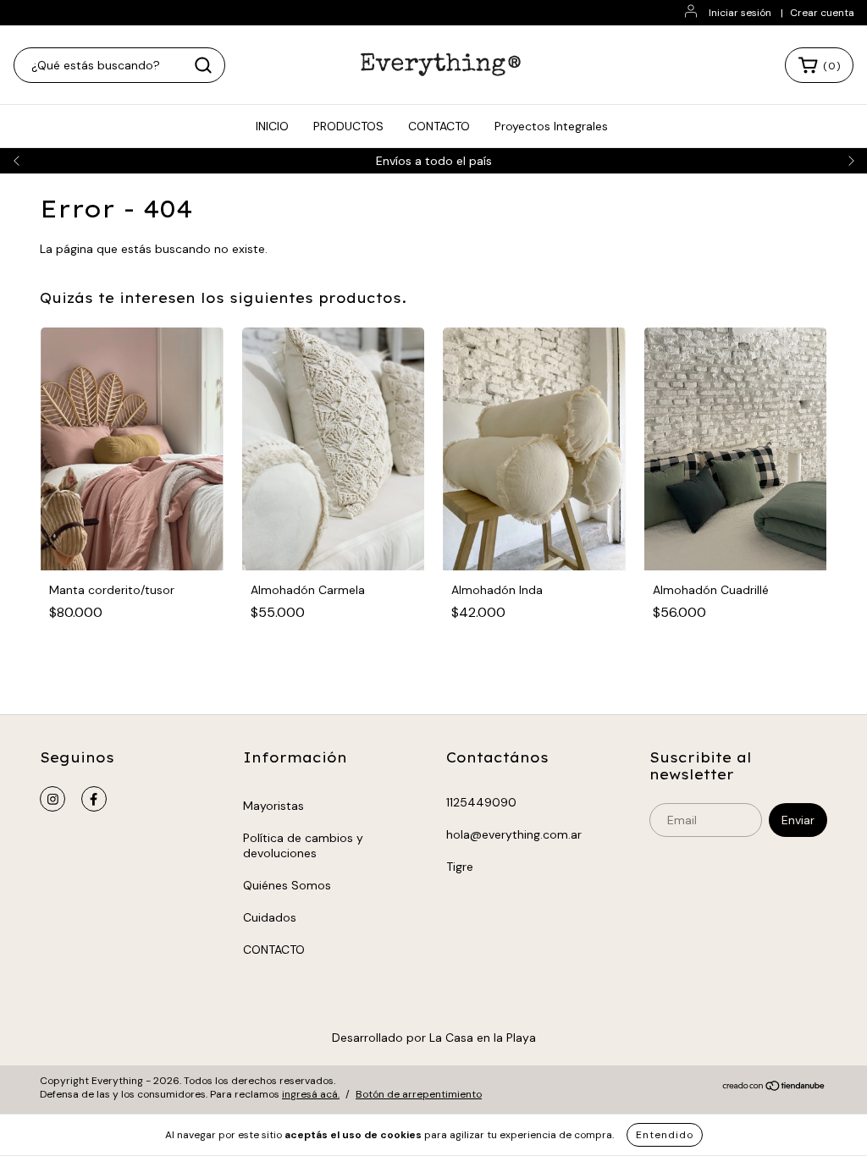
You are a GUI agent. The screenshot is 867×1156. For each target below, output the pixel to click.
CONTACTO (439, 126)
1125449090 (481, 802)
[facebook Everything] (94, 799)
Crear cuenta (822, 12)
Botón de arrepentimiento (419, 1094)
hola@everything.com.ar (514, 834)
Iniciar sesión (740, 12)
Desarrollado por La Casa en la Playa (434, 1037)
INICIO (272, 126)
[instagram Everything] (52, 799)
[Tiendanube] (774, 1088)
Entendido (664, 1135)
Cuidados (269, 917)
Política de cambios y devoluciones (303, 845)
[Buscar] (203, 65)
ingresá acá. (311, 1094)
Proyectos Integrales (551, 126)
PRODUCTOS (348, 126)
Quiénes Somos (287, 885)
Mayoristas (273, 805)
